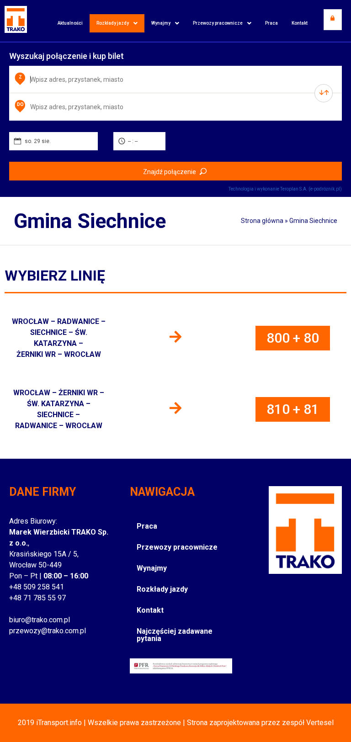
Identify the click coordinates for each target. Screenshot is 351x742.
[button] (117, 23)
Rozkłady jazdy (112, 23)
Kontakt (300, 23)
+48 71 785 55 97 (37, 598)
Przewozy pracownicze (218, 23)
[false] (323, 93)
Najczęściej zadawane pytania (175, 635)
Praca (271, 23)
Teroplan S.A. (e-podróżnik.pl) (311, 188)
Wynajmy (160, 23)
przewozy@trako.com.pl (47, 630)
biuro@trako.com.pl (39, 619)
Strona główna (262, 220)
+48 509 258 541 (36, 587)
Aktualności (70, 23)
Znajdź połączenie (169, 171)
